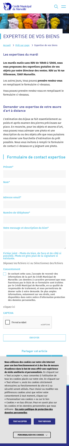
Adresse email (12, 197)
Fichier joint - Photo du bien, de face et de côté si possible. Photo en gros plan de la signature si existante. (32, 256)
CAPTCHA (8, 313)
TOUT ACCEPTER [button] (20, 421)
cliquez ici (9, 306)
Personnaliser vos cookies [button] (31, 435)
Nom (6, 182)
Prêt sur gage (22, 45)
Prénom (8, 167)
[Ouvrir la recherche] (56, 6)
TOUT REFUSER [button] (44, 421)
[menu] (63, 6)
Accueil (7, 45)
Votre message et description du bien (26, 228)
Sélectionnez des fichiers (48, 263)
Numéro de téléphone (16, 212)
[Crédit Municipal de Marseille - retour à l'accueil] (17, 6)
